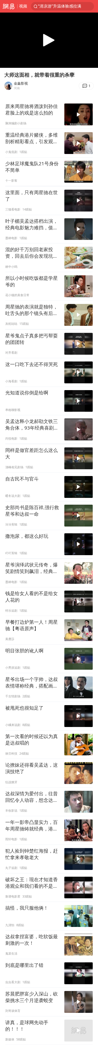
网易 (8, 6)
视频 (23, 6)
